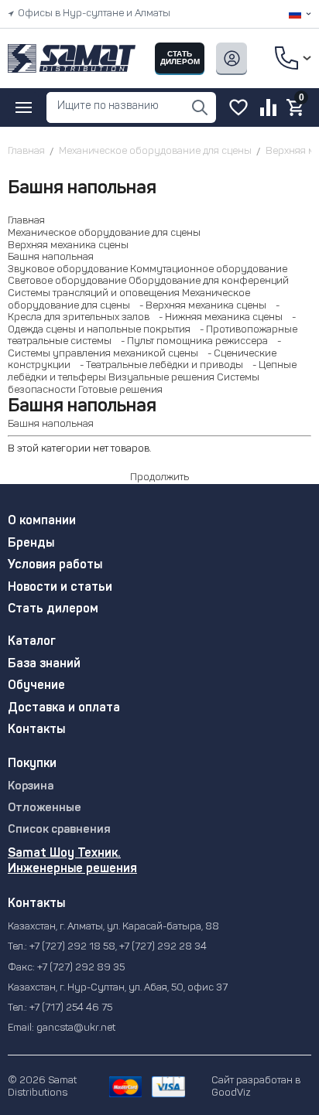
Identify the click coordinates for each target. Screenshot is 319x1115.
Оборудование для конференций (209, 281)
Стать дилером (53, 609)
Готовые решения (120, 390)
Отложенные (44, 808)
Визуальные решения (161, 378)
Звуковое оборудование (68, 269)
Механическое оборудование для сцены (104, 233)
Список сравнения (59, 830)
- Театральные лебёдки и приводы (158, 365)
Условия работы (55, 565)
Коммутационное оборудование (208, 269)
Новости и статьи (60, 587)
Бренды (31, 543)
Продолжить (159, 477)
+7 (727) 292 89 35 (81, 968)
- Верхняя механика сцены (199, 306)
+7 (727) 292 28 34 (163, 947)
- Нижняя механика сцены (217, 317)
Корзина (30, 787)
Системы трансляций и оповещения (94, 293)
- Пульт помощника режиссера (191, 341)
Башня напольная (51, 257)
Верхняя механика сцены (68, 245)
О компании (42, 521)
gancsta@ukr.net (75, 1028)
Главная (26, 221)
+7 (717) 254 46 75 (70, 1008)
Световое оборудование (67, 281)
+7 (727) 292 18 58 (72, 947)
